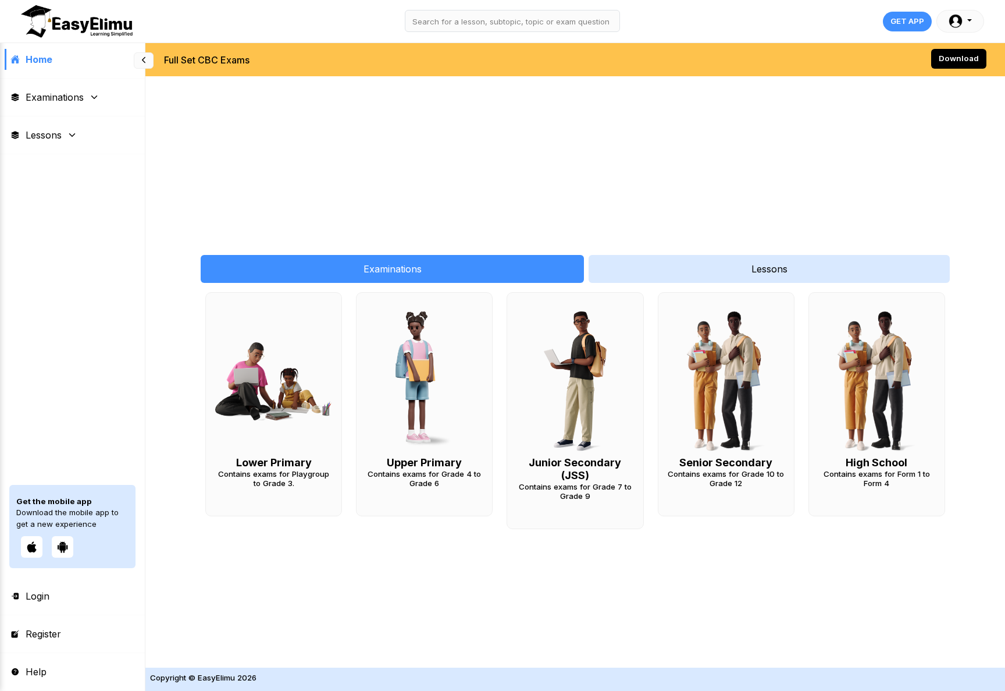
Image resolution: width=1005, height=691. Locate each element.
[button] (960, 21)
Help (36, 672)
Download (959, 58)
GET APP (907, 21)
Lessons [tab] (769, 269)
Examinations (55, 97)
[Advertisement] (494, 159)
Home (39, 59)
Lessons (44, 135)
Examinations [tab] (392, 269)
